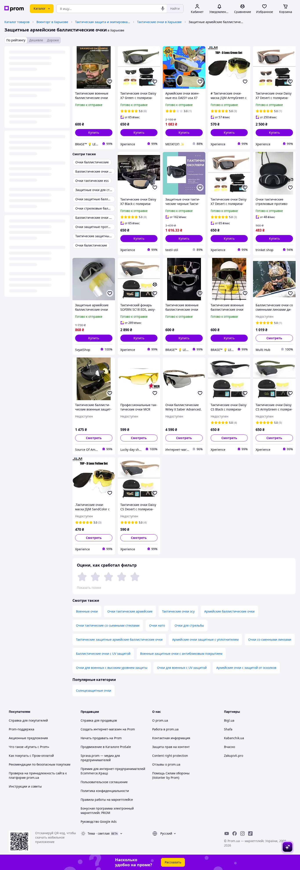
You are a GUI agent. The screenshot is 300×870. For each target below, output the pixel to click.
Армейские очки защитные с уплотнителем (205, 639)
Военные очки (87, 611)
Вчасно (229, 747)
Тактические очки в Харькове (159, 22)
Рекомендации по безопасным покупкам (39, 764)
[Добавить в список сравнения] (154, 284)
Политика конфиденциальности (105, 791)
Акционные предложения (28, 738)
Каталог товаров (16, 22)
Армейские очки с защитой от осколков (246, 668)
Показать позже (89, 587)
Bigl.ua (229, 720)
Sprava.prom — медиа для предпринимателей (100, 757)
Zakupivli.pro (233, 755)
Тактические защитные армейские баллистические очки (119, 639)
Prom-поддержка (21, 729)
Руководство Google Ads (99, 821)
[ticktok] (250, 833)
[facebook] (234, 833)
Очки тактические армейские (129, 611)
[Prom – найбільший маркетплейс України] (14, 8)
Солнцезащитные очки (93, 690)
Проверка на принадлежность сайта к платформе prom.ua (38, 775)
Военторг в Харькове (52, 22)
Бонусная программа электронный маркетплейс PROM (107, 810)
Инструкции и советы (25, 786)
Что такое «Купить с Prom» (29, 747)
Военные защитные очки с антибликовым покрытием (181, 653)
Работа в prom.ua (165, 729)
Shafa (228, 729)
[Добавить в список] (109, 81)
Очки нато (157, 625)
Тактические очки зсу (178, 611)
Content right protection (170, 755)
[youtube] (226, 833)
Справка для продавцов (99, 720)
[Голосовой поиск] (162, 8)
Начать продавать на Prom (101, 738)
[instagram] (242, 833)
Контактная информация (171, 738)
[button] (93, 132)
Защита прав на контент (171, 747)
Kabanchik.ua (234, 738)
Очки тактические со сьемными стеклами (107, 625)
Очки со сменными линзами (269, 639)
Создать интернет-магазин (101, 729)
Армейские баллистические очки (229, 611)
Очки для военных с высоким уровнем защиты (111, 668)
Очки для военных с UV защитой (182, 668)
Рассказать (173, 862)
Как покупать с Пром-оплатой (31, 755)
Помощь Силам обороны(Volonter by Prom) (171, 775)
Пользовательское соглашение (104, 782)
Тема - (99, 833)
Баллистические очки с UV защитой (103, 653)
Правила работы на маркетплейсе (107, 799)
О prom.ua (160, 720)
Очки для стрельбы (189, 625)
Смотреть (274, 338)
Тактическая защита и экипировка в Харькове (102, 22)
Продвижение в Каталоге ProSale (106, 747)
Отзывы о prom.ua (166, 764)
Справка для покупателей (28, 720)
